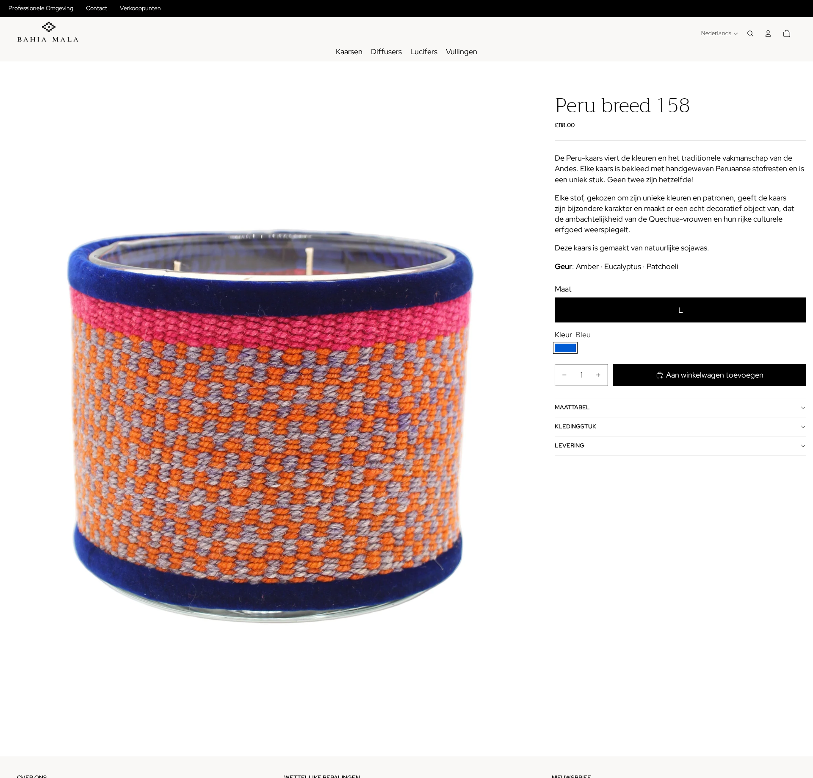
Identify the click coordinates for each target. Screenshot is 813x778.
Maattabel (572, 407)
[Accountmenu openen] (768, 33)
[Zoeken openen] (750, 33)
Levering (569, 445)
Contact (96, 8)
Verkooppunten (140, 8)
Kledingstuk (575, 426)
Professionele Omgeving (40, 8)
